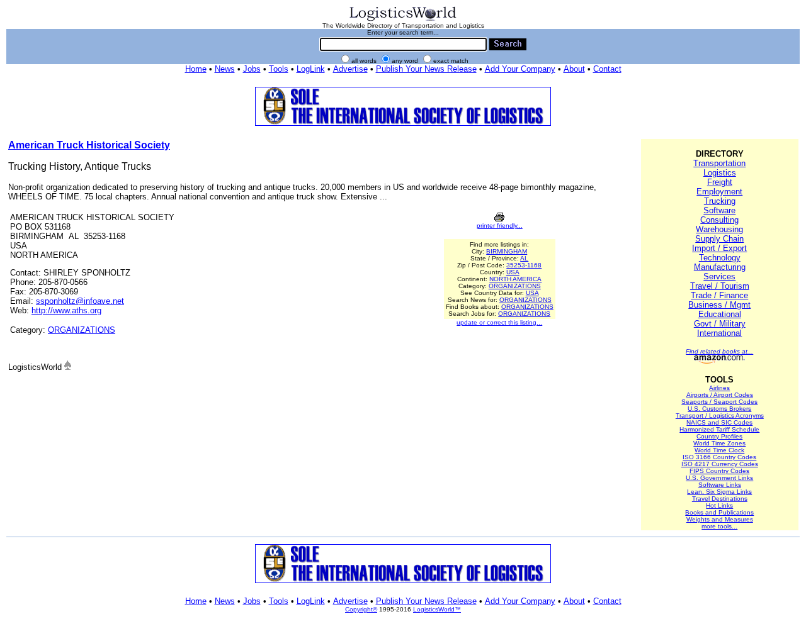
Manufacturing (720, 267)
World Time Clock (719, 450)
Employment (719, 191)
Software (719, 210)
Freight (719, 182)
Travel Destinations (719, 498)
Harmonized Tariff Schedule (719, 429)
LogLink (311, 69)
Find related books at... (719, 351)
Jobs (252, 69)
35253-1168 (524, 265)
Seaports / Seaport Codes (719, 401)
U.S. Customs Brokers (719, 408)
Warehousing (719, 229)
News (225, 69)
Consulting (719, 220)
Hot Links (719, 505)
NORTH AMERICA (515, 279)
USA (512, 272)
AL (524, 258)
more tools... (719, 526)
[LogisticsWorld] (403, 19)
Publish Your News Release (426, 69)
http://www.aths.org (66, 310)
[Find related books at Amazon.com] (719, 361)
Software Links (719, 484)
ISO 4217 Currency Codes (719, 463)
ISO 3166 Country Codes (719, 457)
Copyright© (361, 609)
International (719, 333)
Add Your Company (520, 69)
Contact (607, 69)
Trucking (719, 201)
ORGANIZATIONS (81, 330)
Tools (278, 69)
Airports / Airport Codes (719, 394)
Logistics (719, 172)
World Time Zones (719, 443)
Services (719, 276)
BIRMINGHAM (506, 251)
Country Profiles (719, 436)
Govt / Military (720, 323)
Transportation (719, 163)
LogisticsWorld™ (437, 609)
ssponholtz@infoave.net (80, 301)
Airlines (719, 387)
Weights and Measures (719, 519)
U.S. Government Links (719, 477)
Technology (720, 257)
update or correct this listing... (499, 322)
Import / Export (719, 248)
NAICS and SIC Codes (719, 422)
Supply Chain (719, 238)
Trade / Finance (719, 295)
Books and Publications (719, 512)
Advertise (350, 69)
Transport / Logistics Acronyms (720, 415)
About (574, 69)
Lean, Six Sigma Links (719, 491)
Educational (719, 314)
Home (196, 69)
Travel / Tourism (719, 286)
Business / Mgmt (719, 305)
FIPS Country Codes (719, 470)
